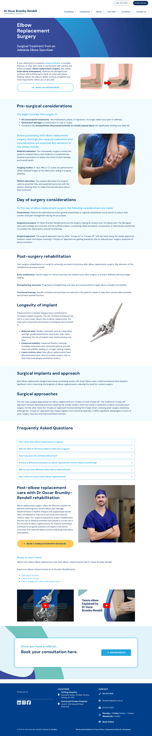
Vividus (54, 729)
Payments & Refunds (113, 729)
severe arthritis (52, 63)
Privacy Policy (99, 729)
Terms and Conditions (84, 729)
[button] (75, 11)
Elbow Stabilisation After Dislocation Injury (40, 581)
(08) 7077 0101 (122, 3)
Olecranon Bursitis (29, 575)
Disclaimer (127, 729)
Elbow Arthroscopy (30, 578)
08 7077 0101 (107, 693)
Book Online (140, 3)
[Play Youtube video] (45, 606)
